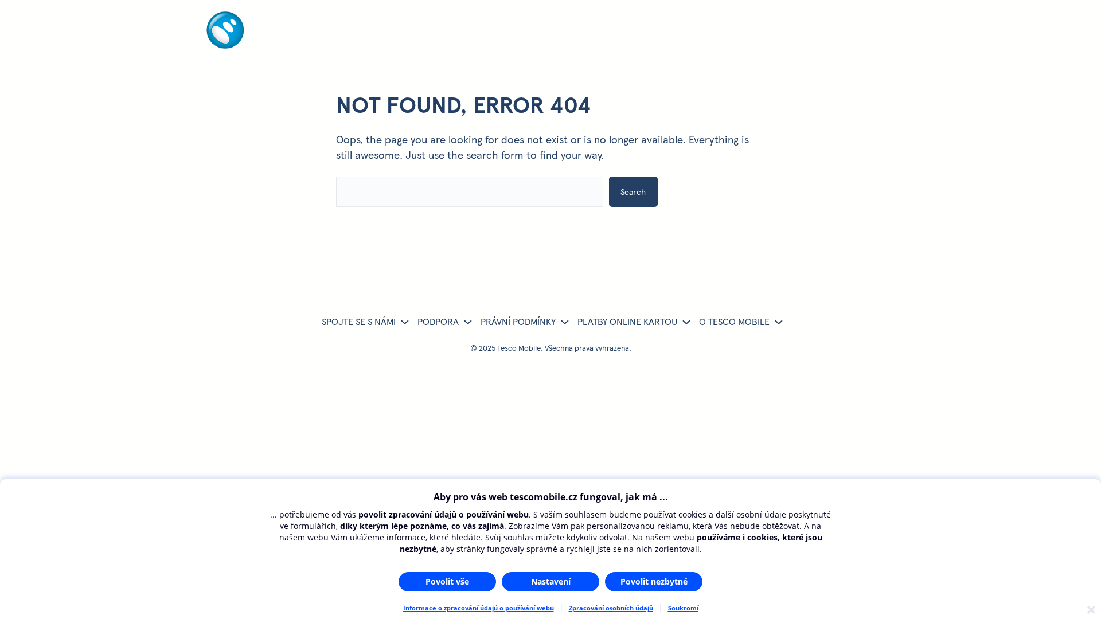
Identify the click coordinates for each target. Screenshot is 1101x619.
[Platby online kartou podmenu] (686, 321)
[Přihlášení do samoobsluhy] (766, 32)
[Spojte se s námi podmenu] (405, 321)
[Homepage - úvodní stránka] (253, 44)
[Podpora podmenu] (468, 321)
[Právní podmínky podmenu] (565, 321)
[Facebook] (808, 32)
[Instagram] (828, 32)
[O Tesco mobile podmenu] (779, 321)
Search (633, 191)
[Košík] (849, 32)
